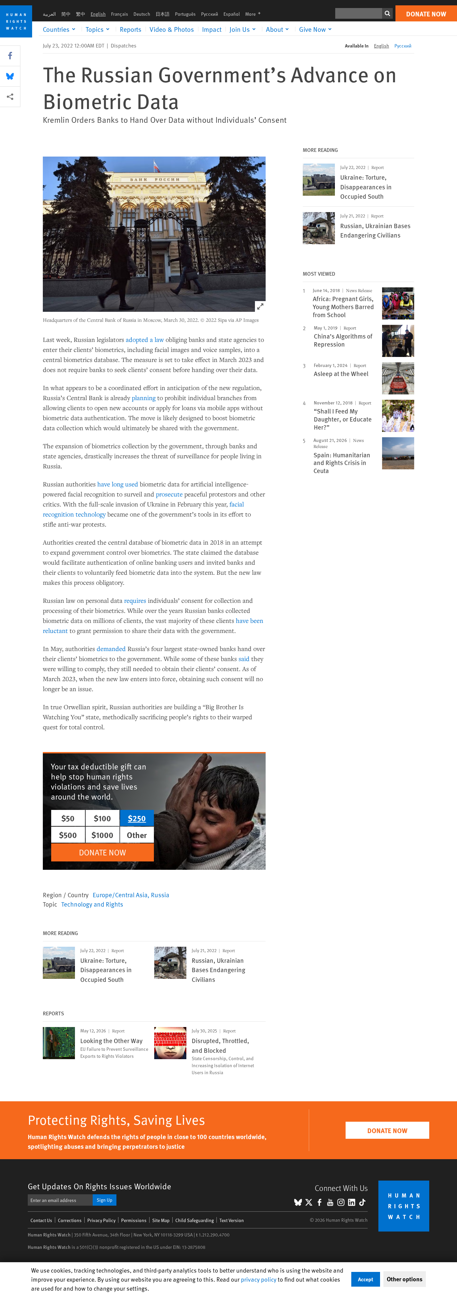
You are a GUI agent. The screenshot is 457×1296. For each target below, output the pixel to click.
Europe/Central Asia (120, 894)
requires (135, 600)
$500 (68, 834)
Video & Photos (172, 29)
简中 (66, 14)
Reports (131, 29)
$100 (102, 818)
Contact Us (41, 1220)
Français (119, 14)
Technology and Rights (92, 904)
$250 (137, 818)
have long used (117, 484)
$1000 (102, 834)
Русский (209, 14)
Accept (365, 1279)
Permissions (134, 1220)
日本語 (163, 14)
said (244, 658)
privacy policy (258, 1279)
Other (137, 834)
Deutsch (141, 14)
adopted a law (145, 339)
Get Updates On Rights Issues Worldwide (99, 1186)
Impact (211, 29)
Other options (405, 1279)
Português (185, 14)
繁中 (80, 14)
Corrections (70, 1220)
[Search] (387, 13)
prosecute (169, 494)
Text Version (231, 1220)
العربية (49, 14)
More (255, 14)
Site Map (161, 1220)
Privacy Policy (101, 1220)
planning (144, 397)
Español (231, 14)
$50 (68, 818)
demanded (111, 648)
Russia (160, 894)
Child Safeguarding (194, 1220)
